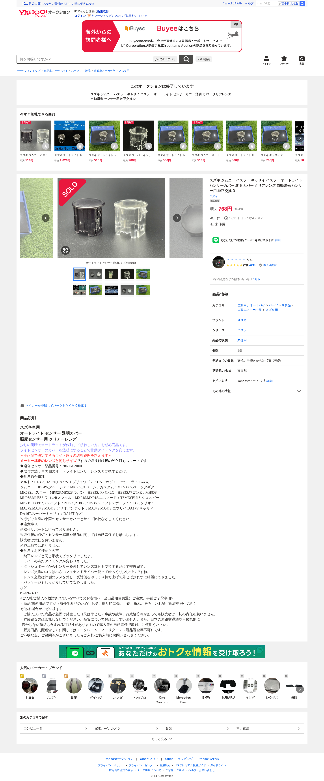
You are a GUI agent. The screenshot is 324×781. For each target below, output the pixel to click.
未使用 (242, 340)
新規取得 (103, 11)
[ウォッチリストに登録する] (45, 146)
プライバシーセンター (142, 765)
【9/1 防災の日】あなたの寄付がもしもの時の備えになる (58, 3)
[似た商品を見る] (65, 250)
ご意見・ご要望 (175, 770)
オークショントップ (28, 70)
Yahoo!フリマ (149, 759)
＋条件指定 (203, 59)
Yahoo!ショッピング (179, 759)
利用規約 (165, 765)
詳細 (278, 240)
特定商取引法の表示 (121, 770)
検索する (186, 59)
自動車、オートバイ (56, 70)
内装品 (87, 70)
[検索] (302, 3)
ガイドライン (218, 765)
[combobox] (85, 59)
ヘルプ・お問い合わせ (201, 770)
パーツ (75, 70)
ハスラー (243, 330)
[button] (257, 391)
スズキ (214, 196)
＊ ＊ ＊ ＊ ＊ (236, 260)
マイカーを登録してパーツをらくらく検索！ (56, 405)
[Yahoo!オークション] (44, 11)
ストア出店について (149, 770)
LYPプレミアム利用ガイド (190, 765)
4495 (252, 265)
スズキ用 (124, 70)
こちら (256, 279)
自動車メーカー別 (104, 70)
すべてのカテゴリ (165, 59)
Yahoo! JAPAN (232, 3)
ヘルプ (249, 3)
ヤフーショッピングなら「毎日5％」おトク (119, 15)
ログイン (80, 15)
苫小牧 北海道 (289, 3)
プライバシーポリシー (111, 765)
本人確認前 (270, 265)
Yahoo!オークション (119, 759)
